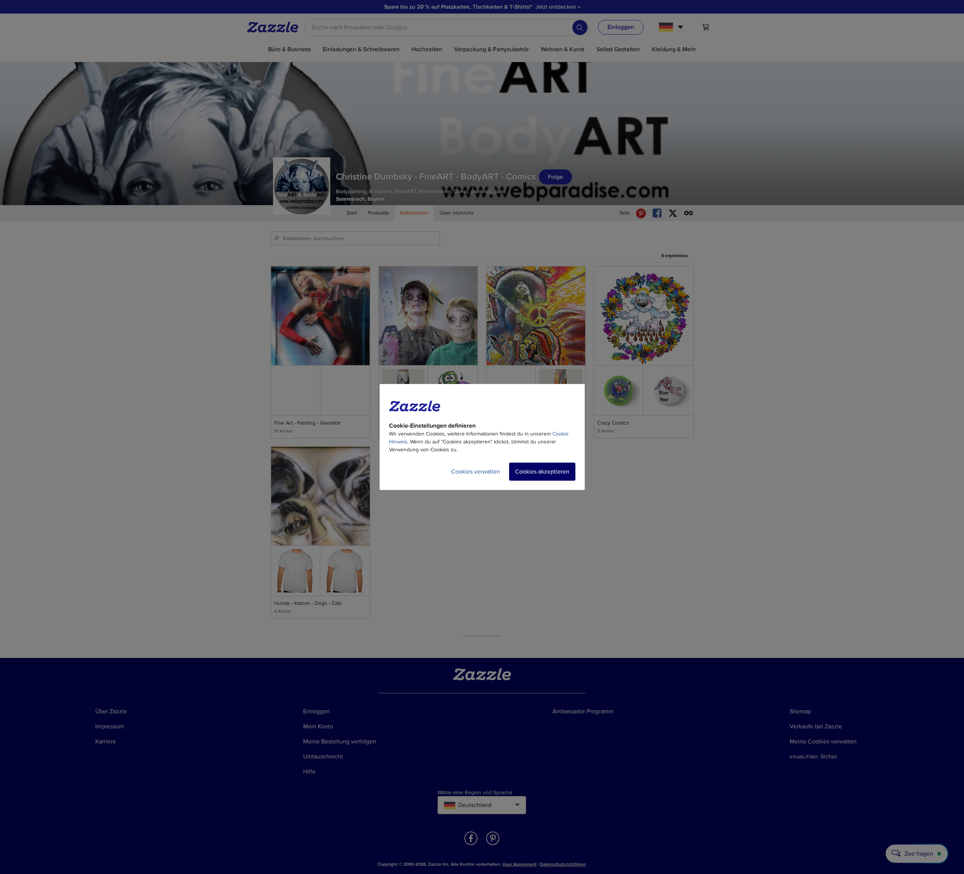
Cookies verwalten (475, 471)
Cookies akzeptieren (542, 471)
